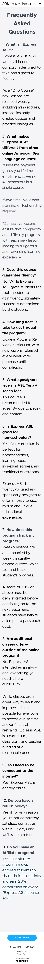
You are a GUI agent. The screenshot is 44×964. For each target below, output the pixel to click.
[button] (40, 3)
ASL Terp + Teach (16, 3)
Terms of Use (22, 952)
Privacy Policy (22, 954)
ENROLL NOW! (22, 938)
